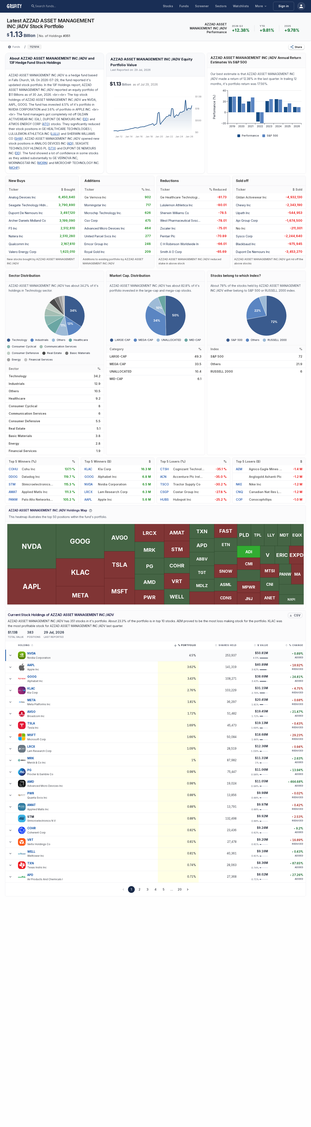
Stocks (168, 6)
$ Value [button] (262, 645)
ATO (46, 124)
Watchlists (241, 6)
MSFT (31, 735)
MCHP (14, 167)
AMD (30, 781)
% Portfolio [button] (187, 646)
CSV (297, 615)
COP (239, 499)
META (31, 700)
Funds (184, 6)
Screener (202, 6)
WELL (31, 851)
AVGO (31, 711)
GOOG (89, 476)
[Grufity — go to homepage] (17, 6)
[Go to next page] (187, 889)
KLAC (88, 469)
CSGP (164, 492)
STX (52, 148)
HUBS (164, 499)
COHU (13, 469)
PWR (30, 793)
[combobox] (67, 6)
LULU (55, 133)
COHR (31, 828)
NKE (239, 484)
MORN (42, 163)
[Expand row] (10, 655)
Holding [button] (24, 645)
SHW (18, 138)
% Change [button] (296, 645)
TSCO (164, 484)
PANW (13, 499)
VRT (30, 839)
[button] (296, 46)
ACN (163, 476)
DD (85, 119)
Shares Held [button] (228, 645)
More (259, 6)
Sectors (221, 6)
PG (29, 770)
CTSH (164, 469)
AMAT (13, 492)
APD (30, 875)
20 (180, 889)
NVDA (88, 484)
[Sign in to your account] (301, 6)
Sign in (283, 6)
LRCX (88, 492)
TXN (30, 863)
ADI (70, 143)
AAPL (88, 499)
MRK (30, 758)
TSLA (31, 723)
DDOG (13, 476)
